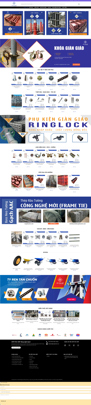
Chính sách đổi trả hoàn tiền (18, 357)
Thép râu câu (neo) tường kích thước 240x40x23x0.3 (39, 109)
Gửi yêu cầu (3, 401)
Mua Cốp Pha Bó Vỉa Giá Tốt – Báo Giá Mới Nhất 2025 (74, 189)
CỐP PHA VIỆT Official (54, 341)
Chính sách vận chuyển (17, 361)
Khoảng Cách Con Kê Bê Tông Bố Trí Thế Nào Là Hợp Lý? (32, 319)
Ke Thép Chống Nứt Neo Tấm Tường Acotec (16, 109)
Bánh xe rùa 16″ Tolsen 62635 (16, 269)
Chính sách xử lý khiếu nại (18, 364)
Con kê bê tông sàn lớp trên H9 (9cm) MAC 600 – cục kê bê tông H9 (62, 245)
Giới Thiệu (71, 0)
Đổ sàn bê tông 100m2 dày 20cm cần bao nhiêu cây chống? (18, 319)
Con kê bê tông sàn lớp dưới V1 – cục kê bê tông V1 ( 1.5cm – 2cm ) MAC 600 (51, 245)
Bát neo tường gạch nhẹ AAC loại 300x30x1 (74, 109)
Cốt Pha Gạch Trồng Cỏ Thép (17, 189)
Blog (79, 0)
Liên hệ (31, 362)
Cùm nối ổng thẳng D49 (74, 163)
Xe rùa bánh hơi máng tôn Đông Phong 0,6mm (74, 269)
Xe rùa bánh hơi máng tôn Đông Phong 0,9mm (62, 269)
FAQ (31, 359)
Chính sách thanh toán (17, 359)
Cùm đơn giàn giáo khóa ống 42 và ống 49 (39, 164)
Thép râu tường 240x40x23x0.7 (63, 109)
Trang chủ (26, 7)
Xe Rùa (49, 7)
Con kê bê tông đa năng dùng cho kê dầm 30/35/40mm (39, 245)
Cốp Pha (31, 7)
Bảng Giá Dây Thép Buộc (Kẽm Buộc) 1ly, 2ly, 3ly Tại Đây (16, 245)
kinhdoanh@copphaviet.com (53, 343)
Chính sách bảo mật (16, 356)
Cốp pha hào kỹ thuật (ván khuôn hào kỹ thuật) (39, 189)
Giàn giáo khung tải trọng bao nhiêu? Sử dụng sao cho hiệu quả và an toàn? (73, 319)
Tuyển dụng (32, 357)
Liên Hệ (75, 0)
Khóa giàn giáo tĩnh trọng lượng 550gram (62, 164)
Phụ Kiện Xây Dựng (56, 7)
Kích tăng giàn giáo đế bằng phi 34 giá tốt (16, 164)
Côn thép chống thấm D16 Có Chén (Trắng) (16, 86)
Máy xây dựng (43, 7)
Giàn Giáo (36, 7)
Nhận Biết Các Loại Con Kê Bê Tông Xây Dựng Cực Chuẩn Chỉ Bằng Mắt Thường (45, 319)
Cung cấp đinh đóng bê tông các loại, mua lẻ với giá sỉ (74, 245)
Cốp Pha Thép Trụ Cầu (51, 188)
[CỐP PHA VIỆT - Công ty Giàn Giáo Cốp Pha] (15, 3)
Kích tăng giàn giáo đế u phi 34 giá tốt (28, 164)
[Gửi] (64, 4)
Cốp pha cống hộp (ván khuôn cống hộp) (63, 189)
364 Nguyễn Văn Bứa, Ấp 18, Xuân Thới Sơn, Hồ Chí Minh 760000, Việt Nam (71, 357)
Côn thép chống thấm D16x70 (28, 86)
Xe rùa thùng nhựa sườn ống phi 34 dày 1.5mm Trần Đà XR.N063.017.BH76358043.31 (28, 269)
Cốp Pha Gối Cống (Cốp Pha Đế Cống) (28, 189)
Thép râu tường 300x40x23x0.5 (51, 109)
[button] (76, 4)
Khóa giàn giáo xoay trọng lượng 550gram (51, 164)
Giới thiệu (64, 7)
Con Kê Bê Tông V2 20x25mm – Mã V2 (28, 245)
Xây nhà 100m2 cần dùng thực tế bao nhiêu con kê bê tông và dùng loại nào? (59, 319)
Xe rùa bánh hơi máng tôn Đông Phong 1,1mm (51, 269)
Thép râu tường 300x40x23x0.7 (28, 109)
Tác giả (31, 356)
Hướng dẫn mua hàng (17, 362)
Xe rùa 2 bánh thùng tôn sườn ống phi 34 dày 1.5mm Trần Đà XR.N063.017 (40, 269)
